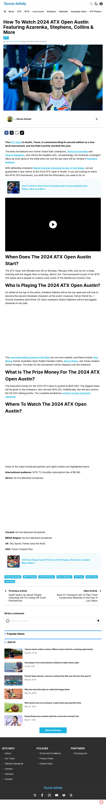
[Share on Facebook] (6, 133)
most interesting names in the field (30, 357)
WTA (26, 11)
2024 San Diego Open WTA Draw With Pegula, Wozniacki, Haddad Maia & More (56, 561)
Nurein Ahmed (14, 41)
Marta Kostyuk (41, 168)
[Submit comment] (98, 621)
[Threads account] (71, 795)
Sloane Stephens (14, 155)
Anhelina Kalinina (46, 577)
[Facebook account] (42, 795)
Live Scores (38, 11)
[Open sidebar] (4, 11)
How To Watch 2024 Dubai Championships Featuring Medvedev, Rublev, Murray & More (55, 187)
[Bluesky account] (63, 795)
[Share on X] (12, 133)
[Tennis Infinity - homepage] (15, 4)
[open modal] (101, 3)
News (11, 11)
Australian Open (78, 11)
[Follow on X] (96, 119)
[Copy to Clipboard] (22, 133)
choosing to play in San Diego (67, 168)
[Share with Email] (17, 133)
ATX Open (16, 142)
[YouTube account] (56, 795)
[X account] (34, 795)
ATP (19, 11)
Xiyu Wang (9, 581)
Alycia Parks (71, 361)
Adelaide (63, 11)
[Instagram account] (49, 795)
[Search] (91, 3)
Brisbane (51, 11)
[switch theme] (96, 4)
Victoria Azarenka (77, 151)
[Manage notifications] (101, 802)
